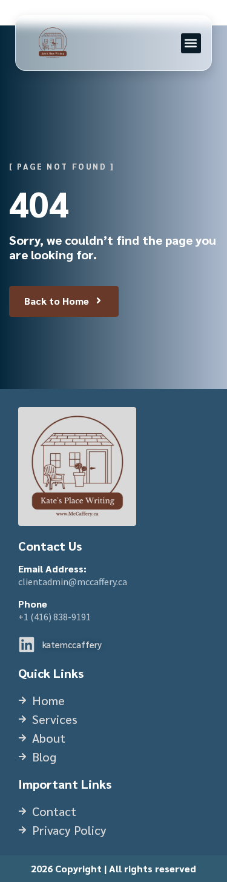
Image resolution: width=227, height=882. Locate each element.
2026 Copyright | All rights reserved (113, 868)
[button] (191, 43)
